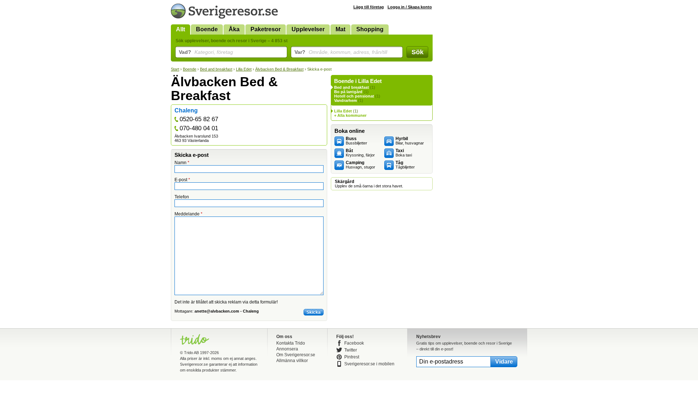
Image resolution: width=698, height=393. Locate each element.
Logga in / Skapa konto (410, 7)
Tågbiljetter (405, 164)
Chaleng (186, 110)
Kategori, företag (206, 52)
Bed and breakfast (216, 69)
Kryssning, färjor (360, 152)
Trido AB (191, 352)
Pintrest (351, 357)
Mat (340, 29)
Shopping (370, 29)
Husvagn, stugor (360, 164)
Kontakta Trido (290, 343)
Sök (418, 52)
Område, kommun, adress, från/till (340, 52)
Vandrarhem (345, 100)
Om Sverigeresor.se (295, 354)
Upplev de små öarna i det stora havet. (369, 183)
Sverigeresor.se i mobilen (369, 363)
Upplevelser (308, 29)
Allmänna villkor (292, 360)
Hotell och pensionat (354, 96)
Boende (207, 29)
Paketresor (265, 29)
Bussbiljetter (356, 140)
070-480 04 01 (199, 128)
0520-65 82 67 (199, 119)
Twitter (350, 350)
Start (175, 69)
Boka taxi (404, 152)
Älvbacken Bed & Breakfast (279, 69)
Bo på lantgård (348, 92)
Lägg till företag (368, 7)
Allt (180, 29)
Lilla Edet (244, 69)
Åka (234, 29)
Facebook (354, 343)
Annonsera (287, 349)
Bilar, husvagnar (410, 140)
